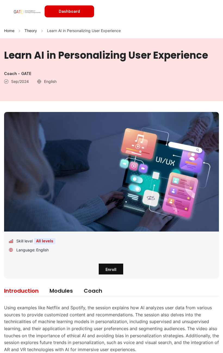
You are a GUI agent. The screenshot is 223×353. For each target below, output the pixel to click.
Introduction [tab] (21, 291)
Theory (30, 30)
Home (9, 30)
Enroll (111, 269)
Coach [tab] (93, 291)
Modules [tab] (61, 291)
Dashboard (69, 11)
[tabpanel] (111, 328)
